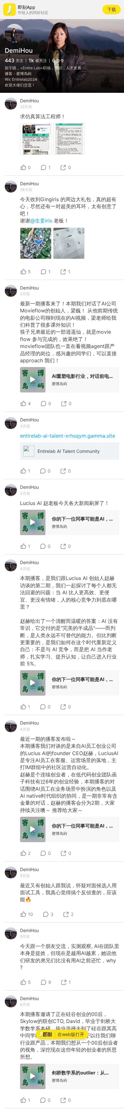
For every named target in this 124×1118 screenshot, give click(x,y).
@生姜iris (42, 220)
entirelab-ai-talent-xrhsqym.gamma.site (67, 436)
